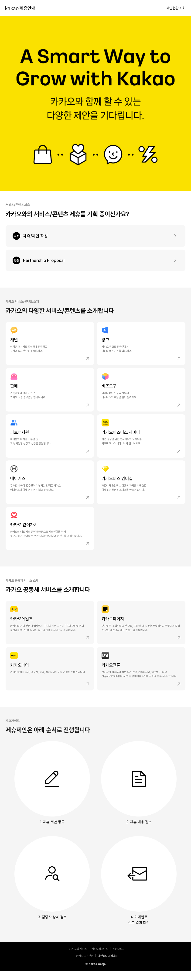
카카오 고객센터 (84, 955)
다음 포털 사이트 (78, 948)
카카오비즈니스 (100, 948)
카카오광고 (118, 948)
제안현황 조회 (175, 8)
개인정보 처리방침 (107, 955)
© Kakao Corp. (95, 964)
